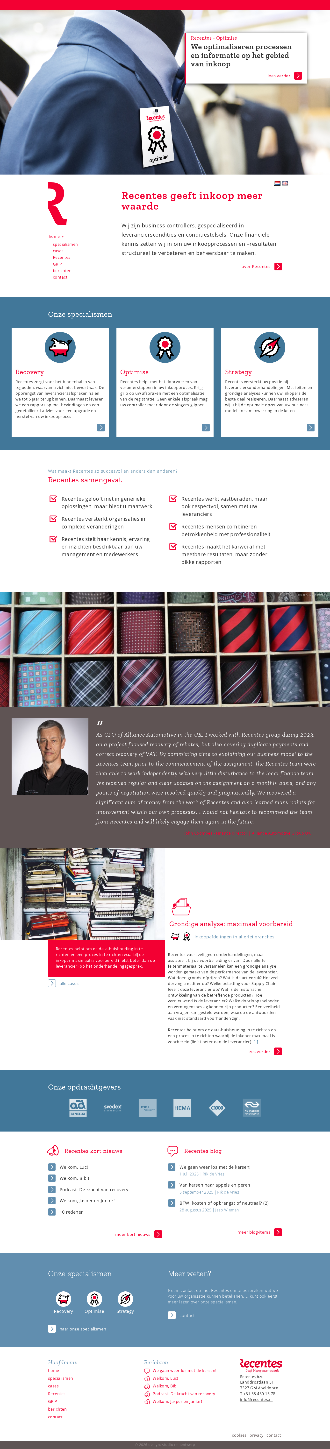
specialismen (65, 244)
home (54, 236)
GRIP (57, 264)
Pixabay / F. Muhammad (311, 594)
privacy (257, 1435)
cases (58, 250)
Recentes (62, 257)
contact (60, 277)
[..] (255, 1041)
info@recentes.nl (256, 1399)
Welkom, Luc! (74, 1167)
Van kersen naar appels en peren (214, 1185)
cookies (239, 1435)
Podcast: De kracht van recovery (94, 1189)
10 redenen (72, 1212)
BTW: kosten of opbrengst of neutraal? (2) (224, 1203)
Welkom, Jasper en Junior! (87, 1200)
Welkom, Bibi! (74, 1178)
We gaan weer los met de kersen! (215, 1167)
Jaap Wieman (227, 1210)
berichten (62, 270)
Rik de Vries (213, 1174)
